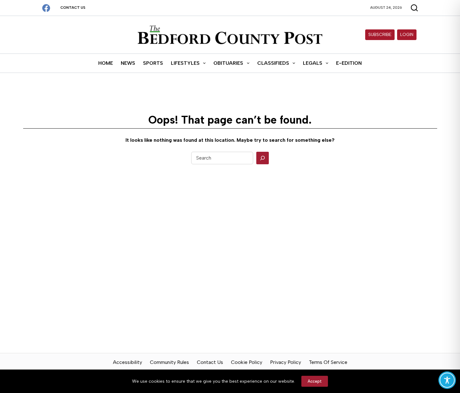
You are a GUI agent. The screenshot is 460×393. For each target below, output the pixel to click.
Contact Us (72, 7)
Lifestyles (185, 63)
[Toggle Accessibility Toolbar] (447, 380)
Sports (153, 63)
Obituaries (228, 63)
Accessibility (127, 362)
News (128, 63)
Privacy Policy (285, 362)
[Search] (262, 158)
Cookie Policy (246, 362)
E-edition (349, 63)
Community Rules (169, 362)
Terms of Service (328, 362)
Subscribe (379, 34)
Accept (315, 381)
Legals (312, 63)
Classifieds (273, 63)
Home (105, 63)
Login (406, 34)
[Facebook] (46, 8)
